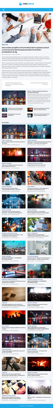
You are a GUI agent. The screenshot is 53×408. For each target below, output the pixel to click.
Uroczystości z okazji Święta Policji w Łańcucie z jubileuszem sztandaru (14, 282)
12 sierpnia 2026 (32, 191)
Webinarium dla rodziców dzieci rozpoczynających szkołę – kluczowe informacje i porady (42, 115)
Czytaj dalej (29, 105)
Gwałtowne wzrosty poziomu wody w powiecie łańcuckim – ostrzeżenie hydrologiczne (15, 109)
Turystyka (4, 302)
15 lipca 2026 (31, 307)
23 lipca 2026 (6, 260)
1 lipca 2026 (5, 400)
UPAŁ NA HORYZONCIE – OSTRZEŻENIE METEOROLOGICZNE (36, 282)
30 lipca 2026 (31, 237)
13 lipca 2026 (31, 330)
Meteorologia (8, 140)
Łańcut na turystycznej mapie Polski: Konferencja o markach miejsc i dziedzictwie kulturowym (13, 375)
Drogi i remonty (31, 186)
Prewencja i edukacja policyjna (35, 163)
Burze (3, 140)
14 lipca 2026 (6, 330)
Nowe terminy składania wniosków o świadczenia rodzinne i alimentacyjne (11, 398)
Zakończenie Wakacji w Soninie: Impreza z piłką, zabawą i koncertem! (41, 109)
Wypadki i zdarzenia (32, 140)
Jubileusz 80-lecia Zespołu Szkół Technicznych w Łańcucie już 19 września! (38, 235)
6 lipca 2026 (5, 377)
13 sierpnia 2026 (6, 191)
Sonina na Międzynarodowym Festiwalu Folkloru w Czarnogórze (37, 305)
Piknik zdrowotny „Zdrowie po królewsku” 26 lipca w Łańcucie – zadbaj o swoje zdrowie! (38, 258)
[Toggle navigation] (3, 9)
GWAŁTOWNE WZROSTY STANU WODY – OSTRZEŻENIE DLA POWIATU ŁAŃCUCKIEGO (38, 328)
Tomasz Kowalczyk (16, 54)
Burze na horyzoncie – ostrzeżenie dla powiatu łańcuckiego (37, 351)
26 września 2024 (7, 54)
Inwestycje (5, 44)
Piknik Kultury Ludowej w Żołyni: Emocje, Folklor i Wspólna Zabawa (37, 374)
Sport (28, 395)
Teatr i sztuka (5, 326)
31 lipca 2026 (6, 237)
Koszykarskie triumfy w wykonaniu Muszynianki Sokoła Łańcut (39, 83)
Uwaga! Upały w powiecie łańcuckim (36, 165)
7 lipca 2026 (31, 353)
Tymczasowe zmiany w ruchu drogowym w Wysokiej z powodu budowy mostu (38, 189)
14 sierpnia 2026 (32, 166)
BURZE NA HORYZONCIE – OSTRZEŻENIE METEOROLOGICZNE (11, 258)
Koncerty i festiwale (7, 163)
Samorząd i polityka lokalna (9, 395)
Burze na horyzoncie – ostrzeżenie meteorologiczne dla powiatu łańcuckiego (38, 212)
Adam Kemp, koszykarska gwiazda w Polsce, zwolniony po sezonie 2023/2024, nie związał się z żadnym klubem (14, 84)
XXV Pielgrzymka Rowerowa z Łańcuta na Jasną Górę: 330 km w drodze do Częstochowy (13, 305)
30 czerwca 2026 (32, 400)
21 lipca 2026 (6, 284)
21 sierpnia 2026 (6, 144)
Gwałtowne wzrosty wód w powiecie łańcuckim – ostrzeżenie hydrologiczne (12, 212)
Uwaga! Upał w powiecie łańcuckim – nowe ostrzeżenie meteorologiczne (12, 235)
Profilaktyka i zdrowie (32, 256)
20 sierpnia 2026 (32, 144)
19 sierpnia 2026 (6, 168)
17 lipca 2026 (31, 284)
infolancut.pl (30, 405)
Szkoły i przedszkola (7, 186)
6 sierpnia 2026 (6, 214)
